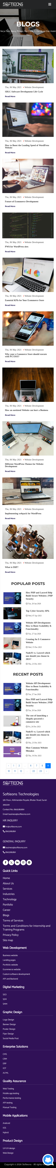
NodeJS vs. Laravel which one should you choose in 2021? (38, 656)
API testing (7, 1103)
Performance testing (12, 1098)
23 (40, 771)
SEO (5, 994)
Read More (10, 96)
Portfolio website (10, 965)
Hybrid (6, 1132)
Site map (8, 940)
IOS (4, 1128)
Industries (9, 894)
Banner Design (9, 1024)
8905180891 (19, 809)
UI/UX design (9, 1148)
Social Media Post (11, 1038)
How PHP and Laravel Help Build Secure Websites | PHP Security (39, 595)
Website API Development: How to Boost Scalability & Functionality (38, 626)
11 (15, 771)
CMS (5, 1054)
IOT (4, 1068)
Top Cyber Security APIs (37, 611)
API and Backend (10, 979)
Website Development (34, 87)
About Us (8, 883)
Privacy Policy (11, 935)
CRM (5, 1059)
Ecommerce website (12, 969)
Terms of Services (13, 920)
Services (7, 888)
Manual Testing (9, 1107)
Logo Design (8, 1020)
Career (6, 910)
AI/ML (6, 1073)
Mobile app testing (11, 1093)
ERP (4, 1063)
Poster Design (9, 1029)
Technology (9, 899)
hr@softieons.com (13, 827)
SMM (5, 1004)
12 (21, 771)
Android (6, 1123)
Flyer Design (8, 1034)
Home (6, 878)
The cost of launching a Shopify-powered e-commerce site (37, 718)
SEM (5, 999)
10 (9, 771)
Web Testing (8, 1089)
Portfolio (8, 904)
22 (33, 771)
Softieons (26, 1164)
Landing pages (9, 960)
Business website (10, 955)
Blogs (6, 915)
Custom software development (16, 974)
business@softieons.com (19, 814)
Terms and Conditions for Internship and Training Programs (26, 928)
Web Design (8, 1153)
